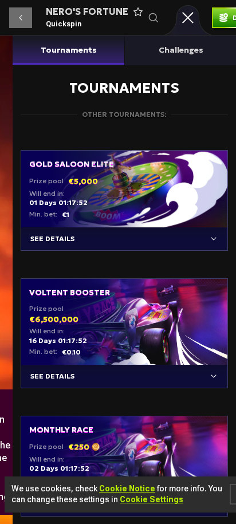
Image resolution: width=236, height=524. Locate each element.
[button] (20, 17)
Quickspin (63, 24)
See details (52, 238)
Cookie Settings (151, 499)
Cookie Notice (127, 488)
